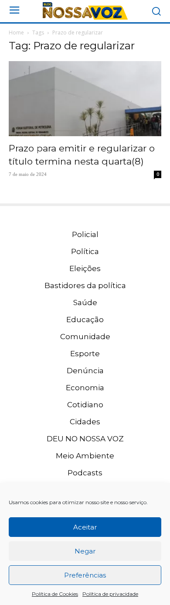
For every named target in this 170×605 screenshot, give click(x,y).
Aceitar (85, 527)
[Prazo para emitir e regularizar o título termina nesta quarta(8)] (85, 99)
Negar (85, 551)
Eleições (85, 268)
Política (85, 251)
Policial (85, 234)
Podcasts (85, 472)
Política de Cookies (55, 594)
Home (16, 32)
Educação (85, 319)
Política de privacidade (110, 594)
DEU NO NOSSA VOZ (85, 438)
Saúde (85, 302)
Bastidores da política (85, 285)
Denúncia (85, 370)
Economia (85, 387)
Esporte (85, 353)
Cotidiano (85, 404)
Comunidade (85, 336)
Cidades (85, 421)
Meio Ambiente (85, 455)
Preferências (85, 575)
